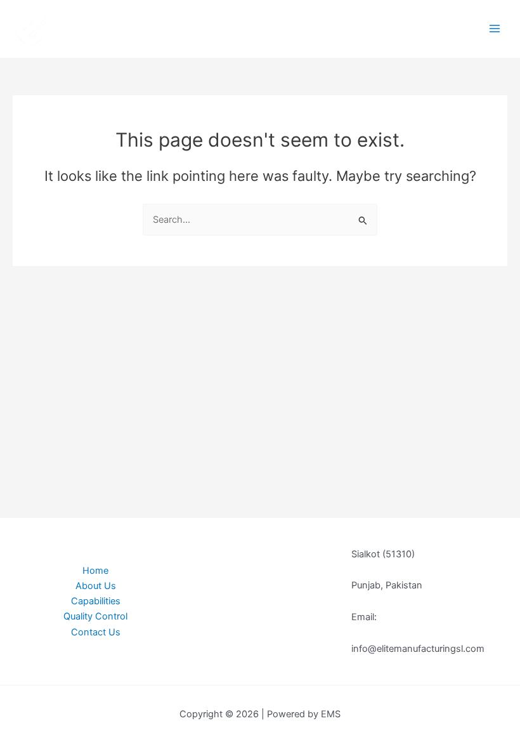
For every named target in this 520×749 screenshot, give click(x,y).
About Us (95, 586)
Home (95, 570)
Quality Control (95, 616)
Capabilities (95, 601)
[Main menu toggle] (494, 28)
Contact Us (95, 632)
